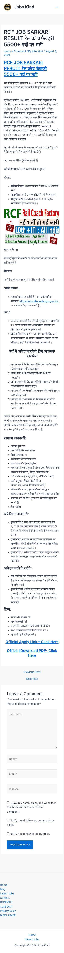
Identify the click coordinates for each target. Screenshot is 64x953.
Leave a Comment (15, 51)
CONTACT (6, 902)
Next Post (32, 679)
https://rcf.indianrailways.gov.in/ (39, 301)
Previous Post (32, 672)
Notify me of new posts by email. (30, 833)
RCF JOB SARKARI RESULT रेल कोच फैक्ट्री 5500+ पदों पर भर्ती (25, 68)
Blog (2, 889)
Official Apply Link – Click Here (32, 642)
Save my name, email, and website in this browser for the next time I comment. (31, 807)
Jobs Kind (24, 7)
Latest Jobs (7, 893)
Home (3, 884)
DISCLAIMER (8, 915)
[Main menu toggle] (56, 7)
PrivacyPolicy (8, 911)
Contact (5, 897)
